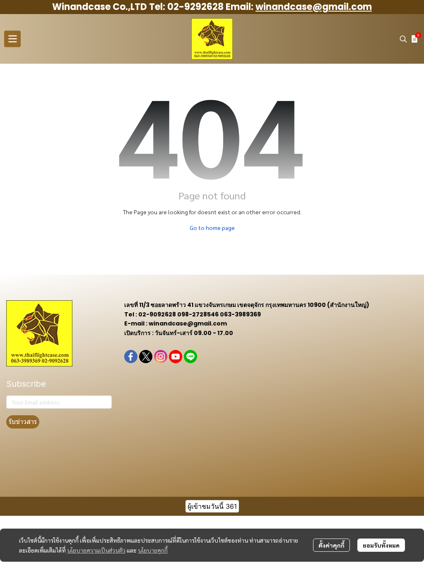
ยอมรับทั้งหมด (381, 545)
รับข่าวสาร (23, 421)
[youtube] (175, 356)
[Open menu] (12, 39)
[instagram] (160, 356)
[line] (190, 356)
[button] (403, 39)
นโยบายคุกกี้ (153, 550)
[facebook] (130, 356)
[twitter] (145, 356)
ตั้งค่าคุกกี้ (331, 545)
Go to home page (212, 227)
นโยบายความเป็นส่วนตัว (96, 550)
